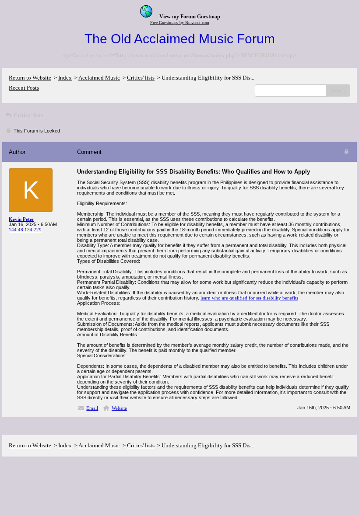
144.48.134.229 (25, 229)
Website (119, 408)
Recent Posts (24, 87)
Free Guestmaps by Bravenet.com (179, 22)
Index (65, 77)
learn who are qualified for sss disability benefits (249, 297)
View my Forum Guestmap (189, 17)
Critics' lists (141, 77)
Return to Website (30, 77)
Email (92, 408)
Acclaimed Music (99, 77)
